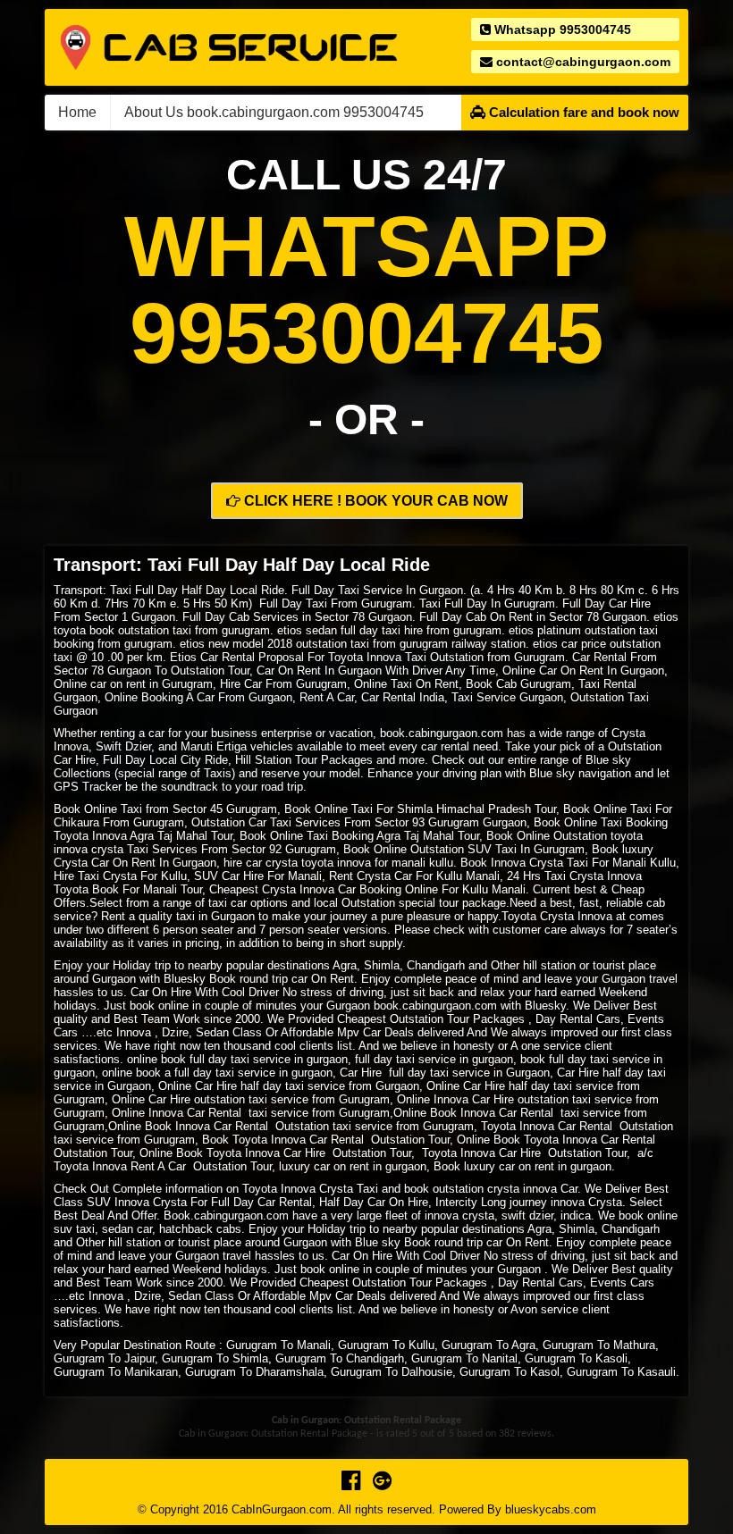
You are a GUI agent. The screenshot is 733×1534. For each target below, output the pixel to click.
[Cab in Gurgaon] (229, 46)
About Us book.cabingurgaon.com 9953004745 (274, 112)
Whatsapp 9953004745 (561, 29)
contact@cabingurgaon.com (581, 61)
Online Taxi (623, 809)
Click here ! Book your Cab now (374, 500)
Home (77, 112)
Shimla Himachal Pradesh (464, 809)
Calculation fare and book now (582, 112)
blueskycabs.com (550, 1509)
